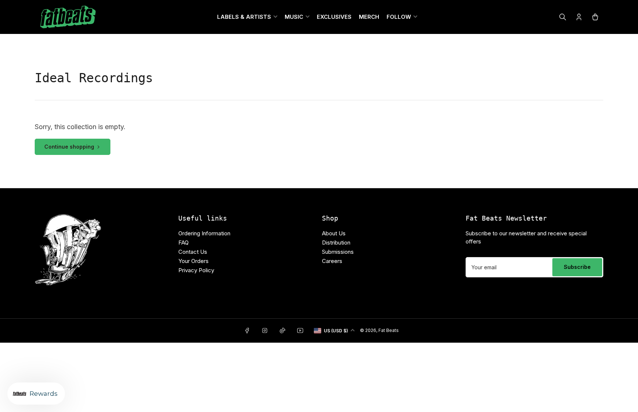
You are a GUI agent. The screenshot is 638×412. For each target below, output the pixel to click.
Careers (332, 260)
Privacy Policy (196, 270)
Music (294, 16)
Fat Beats (388, 330)
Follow (399, 16)
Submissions (338, 251)
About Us (334, 233)
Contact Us (192, 251)
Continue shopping (69, 146)
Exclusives (334, 16)
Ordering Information (204, 233)
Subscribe (577, 267)
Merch (369, 16)
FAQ (183, 242)
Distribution (336, 242)
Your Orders (193, 260)
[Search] (563, 17)
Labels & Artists (244, 16)
